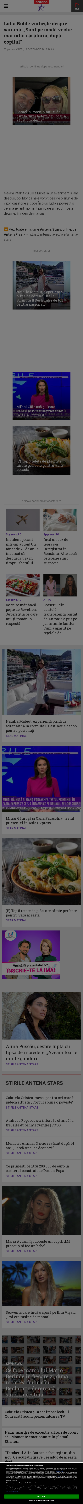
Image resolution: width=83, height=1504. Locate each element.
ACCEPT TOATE (41, 1496)
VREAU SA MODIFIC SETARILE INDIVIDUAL (41, 1500)
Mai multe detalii (59, 1471)
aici (58, 1476)
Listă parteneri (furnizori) (12, 1491)
